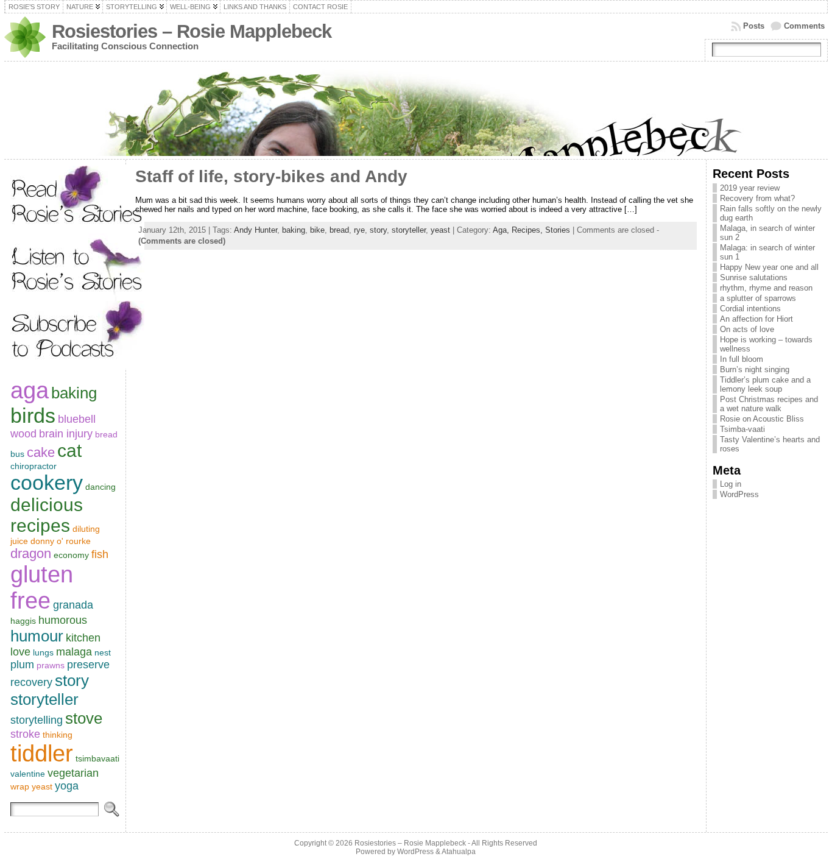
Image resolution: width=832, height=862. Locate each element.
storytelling (36, 720)
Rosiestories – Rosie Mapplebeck (191, 31)
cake (41, 452)
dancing (100, 487)
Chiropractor (33, 466)
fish (99, 554)
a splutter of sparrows (758, 298)
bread (106, 434)
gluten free (41, 587)
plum (22, 665)
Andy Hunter (255, 230)
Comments (804, 25)
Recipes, (528, 230)
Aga (29, 390)
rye (359, 230)
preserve (88, 665)
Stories (557, 230)
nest (102, 652)
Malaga (74, 652)
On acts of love (747, 329)
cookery (46, 482)
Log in (730, 484)
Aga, (502, 230)
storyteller (44, 699)
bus (17, 454)
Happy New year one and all (769, 267)
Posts (753, 25)
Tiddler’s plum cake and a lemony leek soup (765, 384)
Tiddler (41, 753)
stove (83, 718)
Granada (73, 605)
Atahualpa (459, 851)
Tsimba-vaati (742, 429)
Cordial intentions (750, 308)
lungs (43, 652)
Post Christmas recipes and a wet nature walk (769, 404)
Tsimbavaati (97, 758)
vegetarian (73, 773)
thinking (57, 735)
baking (74, 393)
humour (36, 636)
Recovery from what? (757, 198)
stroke (25, 734)
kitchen (83, 638)
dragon (30, 553)
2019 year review (750, 188)
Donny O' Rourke (60, 541)
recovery (31, 682)
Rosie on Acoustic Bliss (762, 418)
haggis (23, 621)
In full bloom (741, 359)
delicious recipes (46, 515)
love (20, 652)
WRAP (19, 786)
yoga (67, 786)
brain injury (66, 434)
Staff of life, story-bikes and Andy (271, 176)
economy (71, 555)
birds (32, 415)
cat (69, 450)
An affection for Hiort (756, 318)
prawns (51, 665)
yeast (42, 786)
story (72, 680)
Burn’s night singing (754, 369)
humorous (62, 620)
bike (317, 230)
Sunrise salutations (754, 277)
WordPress (739, 494)
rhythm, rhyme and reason (766, 287)
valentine (27, 774)
